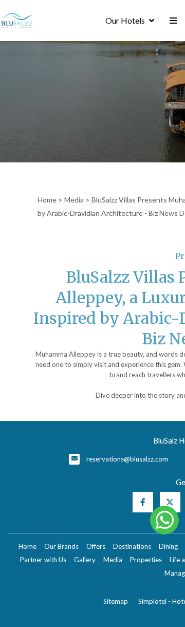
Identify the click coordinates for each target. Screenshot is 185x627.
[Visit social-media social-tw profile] (170, 502)
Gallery (85, 560)
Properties (146, 560)
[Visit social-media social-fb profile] (143, 502)
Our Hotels (125, 20)
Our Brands (61, 546)
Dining (168, 546)
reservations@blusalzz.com (127, 459)
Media (74, 199)
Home (47, 199)
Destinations (132, 546)
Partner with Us (43, 560)
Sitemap (115, 601)
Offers (95, 546)
